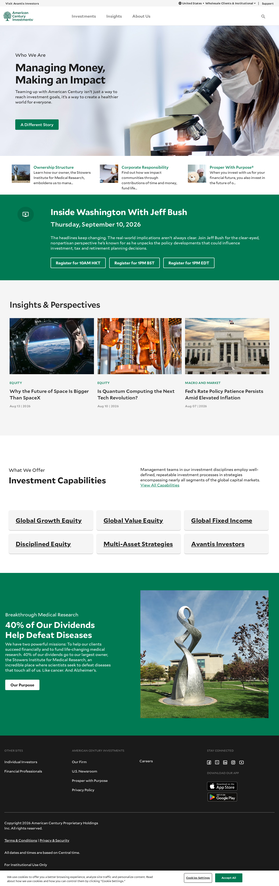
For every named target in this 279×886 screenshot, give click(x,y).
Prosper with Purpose (90, 780)
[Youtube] (241, 761)
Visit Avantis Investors (22, 3)
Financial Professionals (23, 771)
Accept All (228, 878)
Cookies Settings (198, 878)
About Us (141, 16)
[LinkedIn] (225, 761)
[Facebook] (209, 761)
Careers (146, 761)
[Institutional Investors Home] (17, 16)
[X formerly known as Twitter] (217, 761)
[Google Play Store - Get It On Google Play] (222, 796)
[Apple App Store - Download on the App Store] (222, 785)
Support (268, 3)
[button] (263, 16)
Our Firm (79, 761)
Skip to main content (110, 3)
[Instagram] (233, 761)
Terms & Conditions (20, 840)
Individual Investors (20, 761)
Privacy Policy (83, 790)
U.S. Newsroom (84, 771)
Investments (84, 16)
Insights (114, 16)
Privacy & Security (54, 840)
